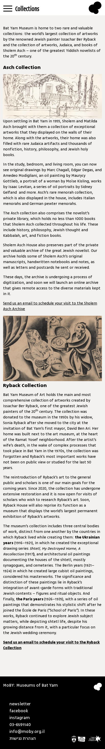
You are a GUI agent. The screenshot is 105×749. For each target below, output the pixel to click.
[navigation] (7, 7)
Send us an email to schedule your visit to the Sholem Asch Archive (50, 306)
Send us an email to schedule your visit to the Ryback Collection (51, 645)
